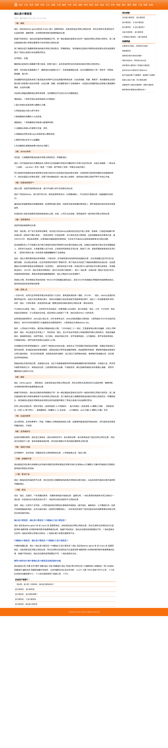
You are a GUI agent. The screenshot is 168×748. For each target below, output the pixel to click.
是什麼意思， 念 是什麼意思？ (133, 27)
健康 (37, 5)
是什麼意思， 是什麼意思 (24, 589)
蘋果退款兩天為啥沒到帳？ (132, 56)
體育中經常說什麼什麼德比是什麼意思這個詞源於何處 (37, 561)
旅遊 (102, 5)
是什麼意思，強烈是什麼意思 (26, 604)
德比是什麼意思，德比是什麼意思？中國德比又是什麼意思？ (40, 520)
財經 (97, 5)
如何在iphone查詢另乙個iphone (134, 70)
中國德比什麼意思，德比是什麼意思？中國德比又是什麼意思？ (41, 540)
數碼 (64, 5)
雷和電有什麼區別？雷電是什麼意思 (136, 65)
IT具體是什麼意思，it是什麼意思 (134, 37)
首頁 (21, 5)
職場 (118, 5)
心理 (59, 5)
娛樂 (53, 5)
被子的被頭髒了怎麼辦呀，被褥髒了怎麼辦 (138, 75)
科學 (113, 5)
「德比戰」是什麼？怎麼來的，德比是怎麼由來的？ (35, 584)
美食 (75, 5)
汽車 (69, 5)
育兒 (107, 5)
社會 (26, 5)
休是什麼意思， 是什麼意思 (132, 32)
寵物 (135, 5)
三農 (140, 5)
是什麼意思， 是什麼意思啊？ (26, 594)
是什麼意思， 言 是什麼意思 (133, 22)
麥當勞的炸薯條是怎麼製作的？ (134, 89)
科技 (42, 5)
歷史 (124, 5)
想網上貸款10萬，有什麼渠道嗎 (134, 80)
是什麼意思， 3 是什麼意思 (25, 599)
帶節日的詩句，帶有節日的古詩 (134, 60)
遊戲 (80, 5)
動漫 (145, 5)
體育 (129, 5)
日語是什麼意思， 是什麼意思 (133, 17)
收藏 (151, 5)
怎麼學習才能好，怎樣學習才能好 (135, 46)
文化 (48, 5)
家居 (91, 5)
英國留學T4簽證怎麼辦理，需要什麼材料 (138, 85)
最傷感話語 (126, 51)
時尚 (86, 5)
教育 (31, 5)
